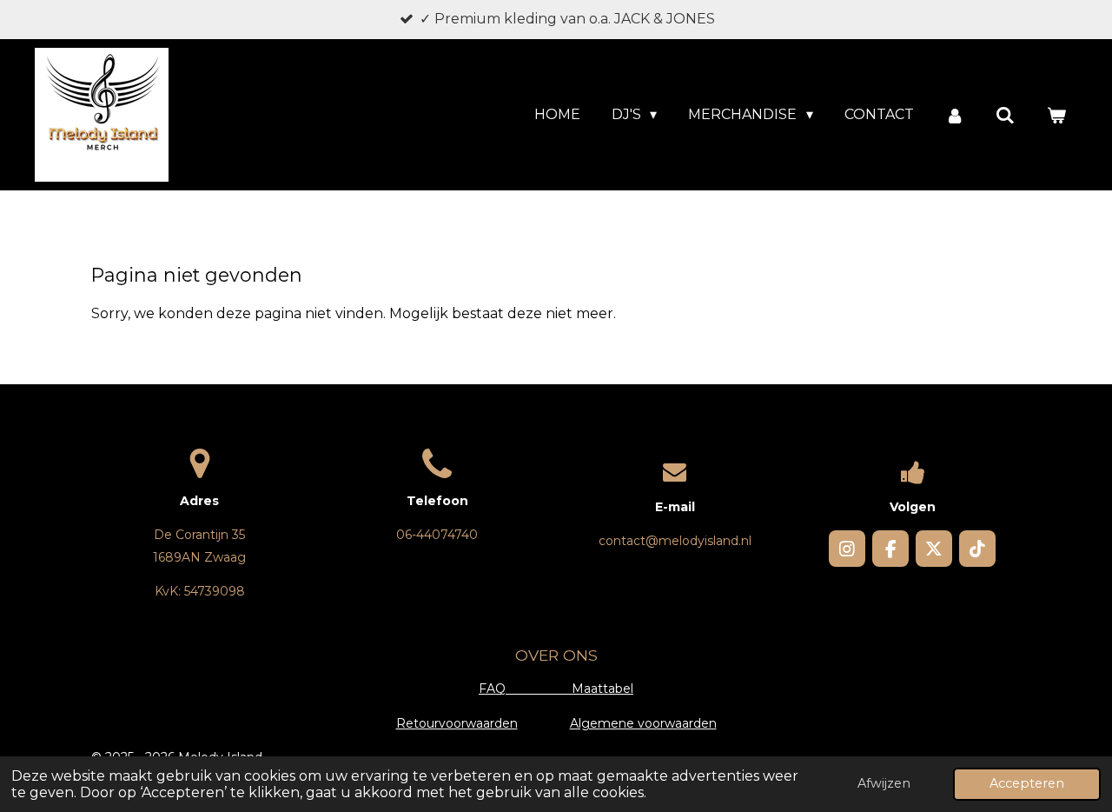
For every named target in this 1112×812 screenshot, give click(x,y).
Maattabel (602, 688)
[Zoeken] (1005, 115)
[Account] (955, 115)
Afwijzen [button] (883, 783)
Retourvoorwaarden (457, 723)
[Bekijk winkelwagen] (1056, 115)
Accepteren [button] (1027, 783)
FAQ (525, 688)
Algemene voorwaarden (643, 723)
